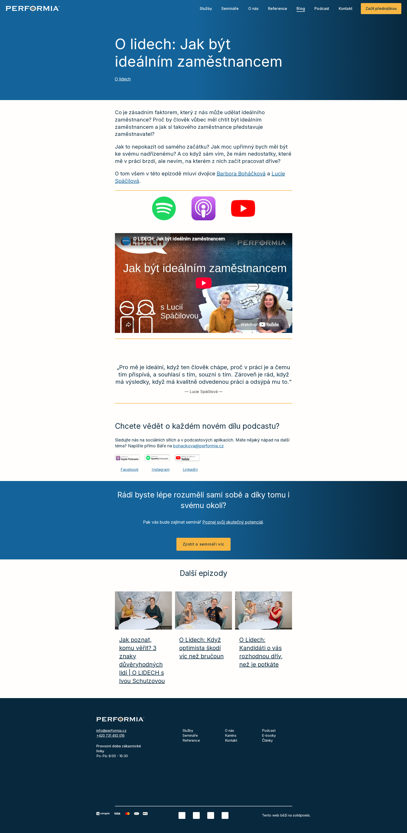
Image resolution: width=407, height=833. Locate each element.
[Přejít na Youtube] (225, 815)
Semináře (190, 735)
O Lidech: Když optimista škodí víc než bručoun (201, 648)
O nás (229, 730)
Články (267, 740)
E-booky (269, 735)
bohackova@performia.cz (198, 445)
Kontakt (231, 740)
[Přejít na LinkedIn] (182, 815)
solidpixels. (302, 815)
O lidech (123, 79)
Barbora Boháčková (241, 173)
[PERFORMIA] (33, 8)
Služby (188, 730)
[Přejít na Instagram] (210, 815)
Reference (191, 740)
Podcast (269, 730)
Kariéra (230, 735)
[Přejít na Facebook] (196, 815)
